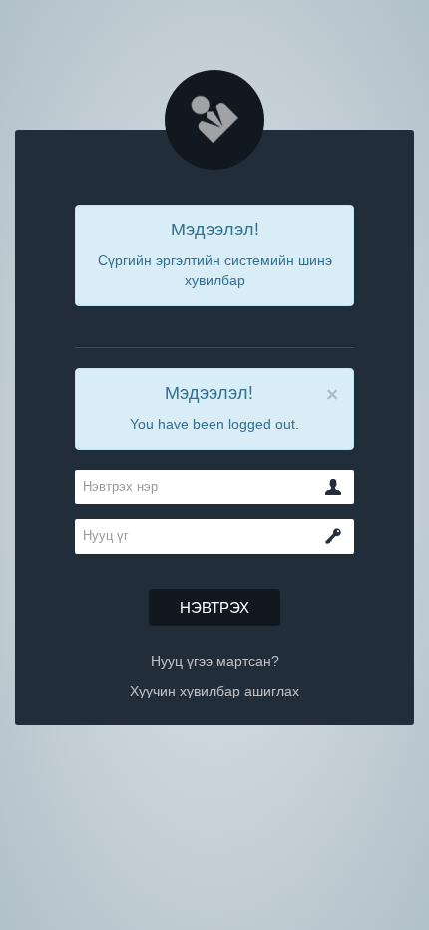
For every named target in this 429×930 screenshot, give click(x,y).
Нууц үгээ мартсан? (215, 661)
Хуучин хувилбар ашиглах (214, 690)
